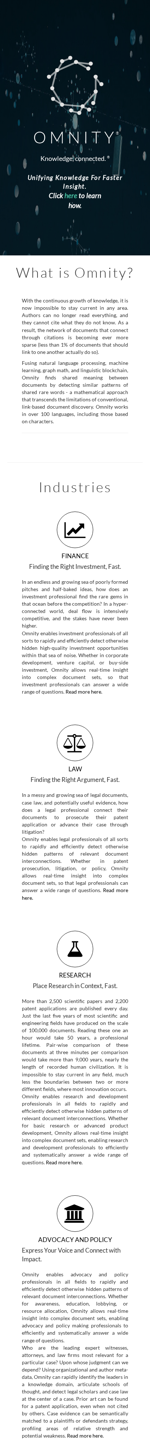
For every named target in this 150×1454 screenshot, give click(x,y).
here (70, 196)
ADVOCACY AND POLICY (75, 1239)
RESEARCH (75, 975)
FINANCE (75, 556)
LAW (75, 769)
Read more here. (83, 692)
